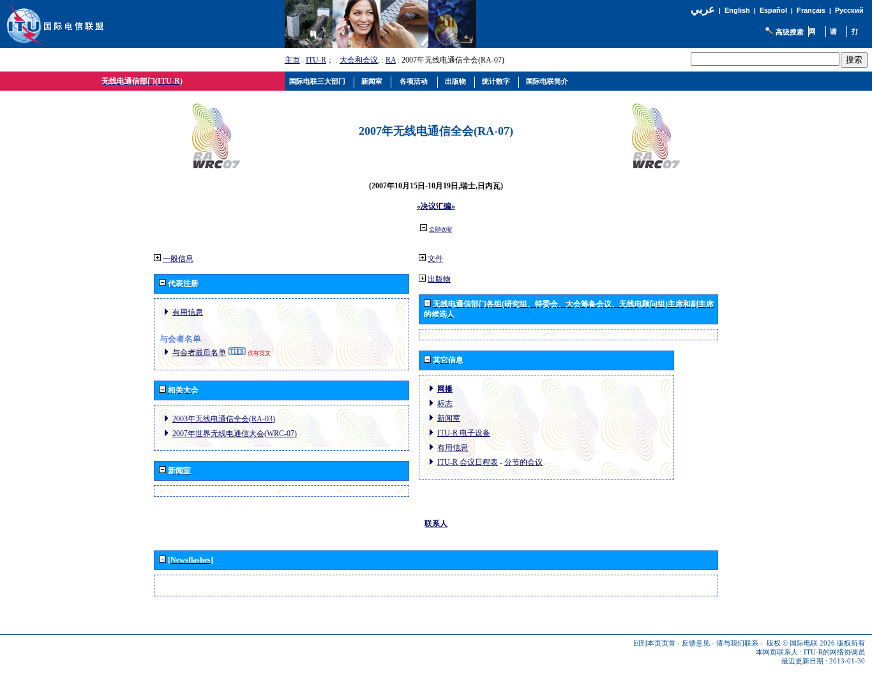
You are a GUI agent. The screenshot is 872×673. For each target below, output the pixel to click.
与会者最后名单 (199, 352)
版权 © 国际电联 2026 (801, 643)
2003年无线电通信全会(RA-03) (223, 418)
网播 (445, 388)
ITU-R (316, 60)
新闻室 (448, 418)
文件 (435, 258)
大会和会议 (359, 60)
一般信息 (178, 258)
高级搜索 (790, 32)
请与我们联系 (737, 643)
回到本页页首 (654, 643)
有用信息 (187, 312)
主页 (292, 60)
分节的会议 (523, 462)
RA (391, 60)
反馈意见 (696, 643)
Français (811, 10)
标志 (445, 403)
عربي (703, 9)
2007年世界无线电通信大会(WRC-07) (234, 433)
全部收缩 (440, 229)
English (737, 10)
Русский (849, 10)
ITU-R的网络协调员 (834, 652)
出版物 (439, 279)
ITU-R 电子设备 (463, 432)
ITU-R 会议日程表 (467, 462)
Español (773, 10)
